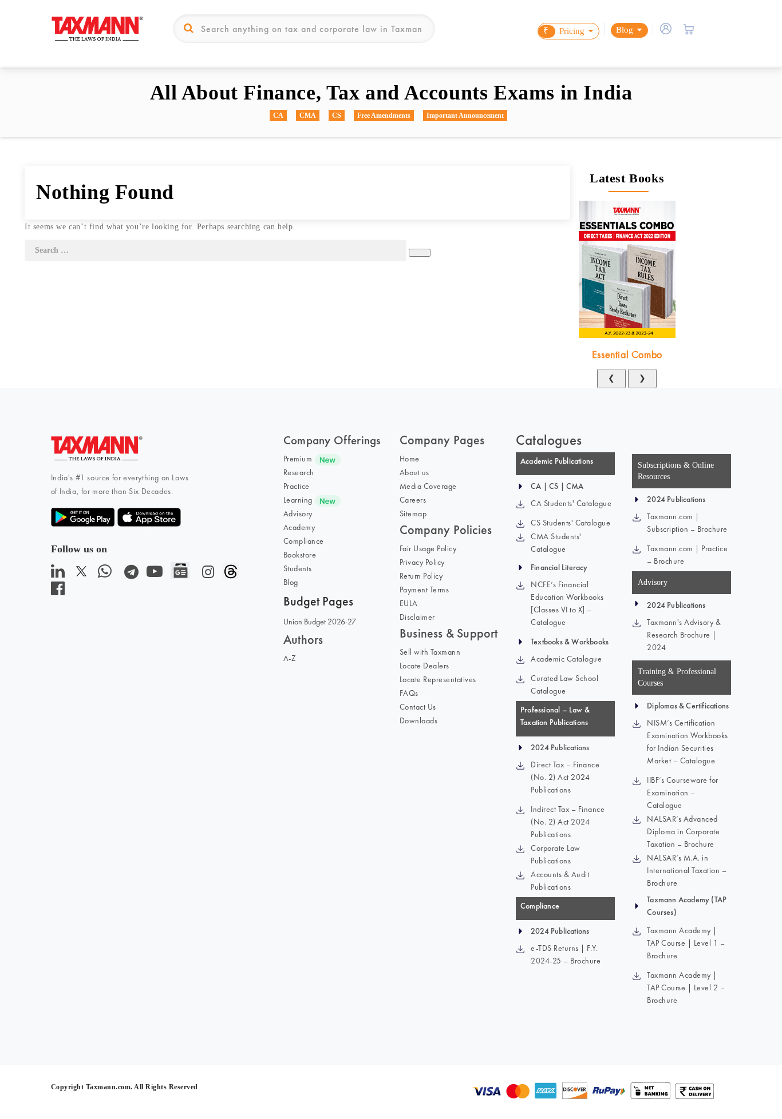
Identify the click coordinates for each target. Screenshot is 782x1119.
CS (336, 115)
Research (298, 472)
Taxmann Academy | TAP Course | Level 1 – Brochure (686, 943)
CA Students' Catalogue (571, 503)
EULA (409, 603)
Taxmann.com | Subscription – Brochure (687, 522)
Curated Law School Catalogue (564, 684)
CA (278, 115)
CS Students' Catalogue (570, 522)
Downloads (419, 720)
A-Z (290, 658)
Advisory (298, 513)
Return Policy (421, 576)
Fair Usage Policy (428, 548)
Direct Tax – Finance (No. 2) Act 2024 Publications (565, 777)
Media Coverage (428, 486)
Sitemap (413, 513)
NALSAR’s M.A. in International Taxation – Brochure (686, 870)
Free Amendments (383, 115)
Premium (298, 458)
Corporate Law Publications (555, 854)
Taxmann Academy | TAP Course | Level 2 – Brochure (686, 987)
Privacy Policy (422, 562)
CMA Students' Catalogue (556, 542)
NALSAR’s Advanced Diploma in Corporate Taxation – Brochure (683, 831)
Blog (290, 582)
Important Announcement (465, 115)
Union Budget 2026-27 (319, 621)
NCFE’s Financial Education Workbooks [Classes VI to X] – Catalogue (567, 603)
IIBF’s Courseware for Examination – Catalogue (682, 792)
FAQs (409, 693)
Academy (299, 527)
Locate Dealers (424, 665)
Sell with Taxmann (430, 652)
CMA (307, 115)
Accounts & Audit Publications (560, 880)
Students (297, 568)
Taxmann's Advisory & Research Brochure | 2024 (684, 634)
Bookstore (300, 554)
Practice (296, 486)
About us (414, 472)
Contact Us (418, 707)
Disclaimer (417, 617)
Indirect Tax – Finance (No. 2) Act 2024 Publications (568, 821)
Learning (298, 500)
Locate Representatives (438, 679)
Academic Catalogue (566, 659)
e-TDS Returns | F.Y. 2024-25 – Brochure (566, 954)
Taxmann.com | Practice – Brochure (687, 554)
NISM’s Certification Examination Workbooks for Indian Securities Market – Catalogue (687, 742)
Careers (413, 500)
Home (410, 458)
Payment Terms (424, 589)
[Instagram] (206, 574)
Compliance (303, 541)
